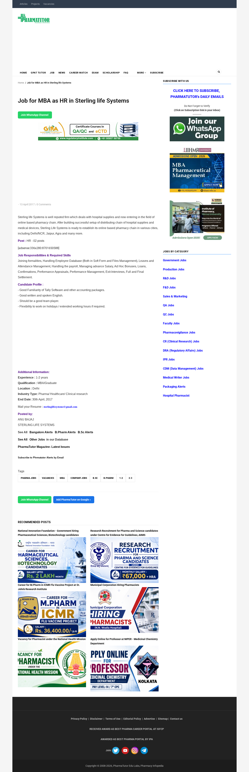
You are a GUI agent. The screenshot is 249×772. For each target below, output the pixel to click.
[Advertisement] (142, 37)
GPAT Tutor (38, 72)
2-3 (130, 478)
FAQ (126, 72)
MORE (141, 72)
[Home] (34, 18)
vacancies (48, 478)
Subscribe (157, 72)
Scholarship (111, 72)
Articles (24, 4)
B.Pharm (109, 478)
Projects (35, 4)
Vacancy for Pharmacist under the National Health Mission (52, 639)
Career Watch (78, 72)
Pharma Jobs (28, 478)
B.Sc (95, 478)
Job (52, 72)
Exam (95, 72)
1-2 (121, 478)
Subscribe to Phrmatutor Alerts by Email (41, 457)
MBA (62, 478)
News (62, 72)
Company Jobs (79, 478)
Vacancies (48, 4)
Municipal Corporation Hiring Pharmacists (114, 584)
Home (23, 72)
